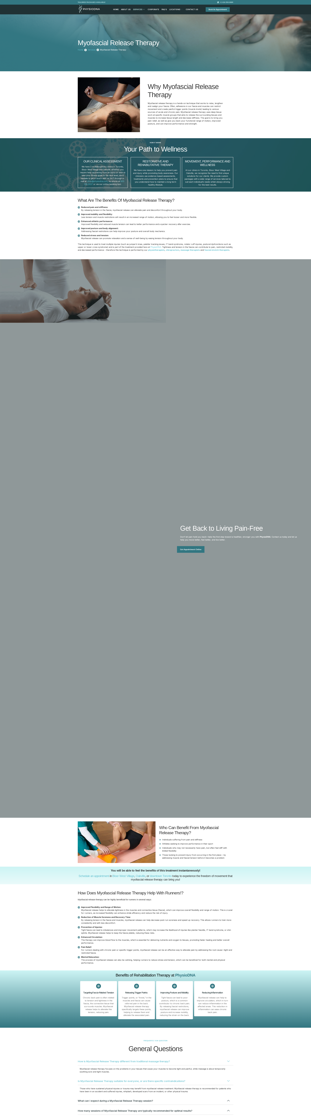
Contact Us (192, 9)
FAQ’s (164, 9)
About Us (126, 9)
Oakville (140, 876)
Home (116, 9)
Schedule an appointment (94, 876)
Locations (174, 9)
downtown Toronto (161, 876)
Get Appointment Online (190, 549)
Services (137, 9)
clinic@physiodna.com (97, 181)
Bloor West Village (123, 876)
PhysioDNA (155, 247)
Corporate (153, 9)
